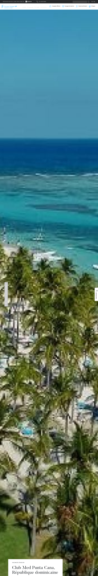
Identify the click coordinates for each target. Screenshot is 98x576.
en (94, 1)
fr (92, 1)
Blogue (93, 6)
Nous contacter (44, 7)
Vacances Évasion (82, 6)
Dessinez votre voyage (6, 293)
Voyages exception (69, 6)
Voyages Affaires (56, 6)
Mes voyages (37, 7)
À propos (24, 7)
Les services (31, 7)
